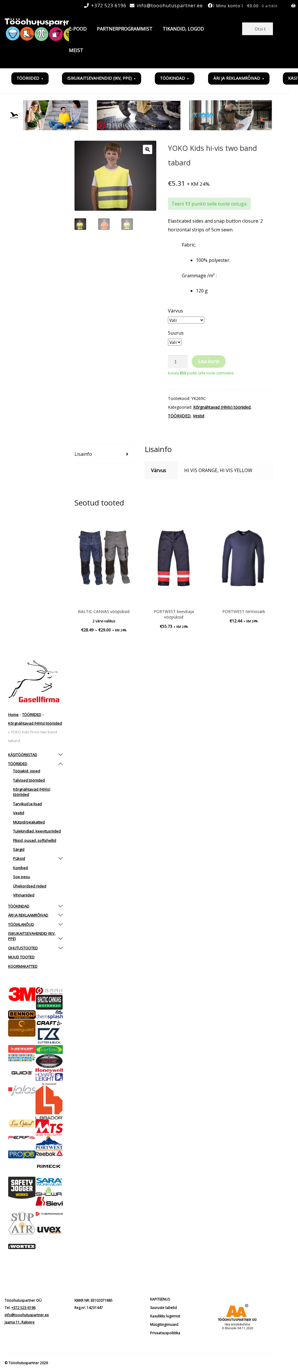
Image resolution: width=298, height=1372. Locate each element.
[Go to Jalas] (22, 1090)
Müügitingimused (164, 1324)
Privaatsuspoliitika (165, 1332)
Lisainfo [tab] (83, 454)
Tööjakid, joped (26, 770)
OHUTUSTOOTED (23, 948)
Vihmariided (23, 895)
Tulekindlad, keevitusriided (37, 831)
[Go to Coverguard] (22, 1028)
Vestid (198, 416)
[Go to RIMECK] (49, 1166)
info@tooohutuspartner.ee (170, 5)
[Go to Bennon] (22, 1014)
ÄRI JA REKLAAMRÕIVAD (236, 78)
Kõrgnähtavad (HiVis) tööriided (222, 407)
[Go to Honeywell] (49, 1070)
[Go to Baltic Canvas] (49, 1002)
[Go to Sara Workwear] (49, 1182)
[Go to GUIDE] (22, 1072)
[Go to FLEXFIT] (49, 1061)
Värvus (175, 311)
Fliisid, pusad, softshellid (34, 840)
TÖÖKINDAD (172, 78)
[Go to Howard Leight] (49, 1079)
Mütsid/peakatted (29, 822)
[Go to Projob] (22, 1155)
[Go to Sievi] (49, 1204)
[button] (147, 149)
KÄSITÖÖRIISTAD (22, 754)
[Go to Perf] (22, 1137)
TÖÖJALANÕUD (21, 924)
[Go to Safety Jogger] (22, 1187)
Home (13, 714)
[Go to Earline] (49, 1049)
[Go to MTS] (49, 1127)
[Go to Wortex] (22, 1246)
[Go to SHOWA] (49, 1192)
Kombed (20, 867)
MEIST (76, 50)
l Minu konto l (228, 5)
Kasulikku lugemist (165, 1316)
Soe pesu (21, 876)
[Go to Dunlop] (22, 1049)
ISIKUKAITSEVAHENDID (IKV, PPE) (99, 78)
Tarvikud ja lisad (27, 803)
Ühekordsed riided (29, 886)
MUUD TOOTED (21, 957)
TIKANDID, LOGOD (183, 29)
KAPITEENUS (160, 1299)
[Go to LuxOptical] (22, 1123)
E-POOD (78, 29)
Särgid (18, 849)
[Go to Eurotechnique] (22, 1058)
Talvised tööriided (29, 780)
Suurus (176, 333)
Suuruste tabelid (163, 1307)
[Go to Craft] (49, 1023)
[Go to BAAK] (49, 991)
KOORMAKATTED (23, 966)
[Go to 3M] (22, 994)
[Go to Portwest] (49, 1143)
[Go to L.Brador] (49, 1102)
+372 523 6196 (108, 5)
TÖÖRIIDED (28, 78)
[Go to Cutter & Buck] (49, 1036)
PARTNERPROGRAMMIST (124, 29)
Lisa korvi (208, 361)
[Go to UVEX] (49, 1230)
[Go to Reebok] (49, 1153)
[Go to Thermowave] (49, 1214)
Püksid (19, 858)
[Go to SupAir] (22, 1223)
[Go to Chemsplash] (49, 1014)
